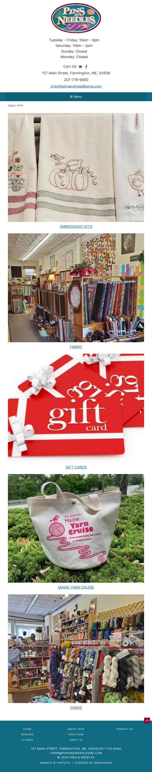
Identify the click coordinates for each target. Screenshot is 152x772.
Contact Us (125, 729)
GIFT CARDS (76, 467)
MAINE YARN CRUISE (76, 587)
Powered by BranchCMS (93, 763)
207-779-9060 (76, 80)
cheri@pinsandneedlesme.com (76, 86)
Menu (78, 96)
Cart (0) (70, 66)
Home (11, 105)
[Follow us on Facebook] (86, 66)
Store (27, 729)
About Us (76, 740)
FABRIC (76, 347)
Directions (76, 734)
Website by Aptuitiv (55, 763)
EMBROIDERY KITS (76, 226)
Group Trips (76, 729)
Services (27, 734)
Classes (27, 740)
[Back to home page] (76, 18)
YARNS (76, 708)
